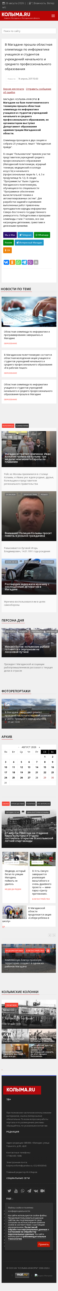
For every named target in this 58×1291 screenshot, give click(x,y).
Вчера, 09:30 (11, 562)
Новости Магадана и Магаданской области (22, 18)
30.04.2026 (10, 631)
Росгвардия (47, 562)
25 (13, 777)
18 (13, 772)
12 (21, 767)
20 (29, 772)
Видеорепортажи (14, 950)
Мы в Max (10, 235)
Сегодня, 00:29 (11, 862)
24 (5, 777)
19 (21, 772)
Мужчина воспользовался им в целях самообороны (24, 603)
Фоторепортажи (16, 691)
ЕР (3, 927)
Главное (23, 434)
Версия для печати (13, 88)
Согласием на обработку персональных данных (22, 1232)
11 (13, 767)
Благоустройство (41, 899)
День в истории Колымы (38, 812)
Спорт (33, 434)
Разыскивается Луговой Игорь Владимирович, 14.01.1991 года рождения (27, 549)
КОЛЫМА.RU (16, 14)
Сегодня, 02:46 (12, 812)
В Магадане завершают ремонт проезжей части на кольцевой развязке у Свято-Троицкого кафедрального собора (28, 717)
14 (36, 767)
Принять (44, 1244)
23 (52, 772)
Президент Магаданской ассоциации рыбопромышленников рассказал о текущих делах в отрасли (28, 667)
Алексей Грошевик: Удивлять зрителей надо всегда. (13, 1054)
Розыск (44, 494)
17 (5, 772)
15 (45, 767)
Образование (10, 343)
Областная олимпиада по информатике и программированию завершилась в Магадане (27, 335)
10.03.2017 (8, 323)
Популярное (8, 426)
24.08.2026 (10, 434)
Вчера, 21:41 (37, 862)
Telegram (26, 235)
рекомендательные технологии (27, 1237)
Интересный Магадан (30, 242)
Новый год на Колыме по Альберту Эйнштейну (43, 1040)
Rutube (8, 242)
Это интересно (43, 804)
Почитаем (11, 1005)
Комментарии (22, 426)
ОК (8, 250)
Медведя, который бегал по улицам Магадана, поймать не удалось (15, 877)
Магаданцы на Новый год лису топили (13, 1040)
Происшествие (17, 804)
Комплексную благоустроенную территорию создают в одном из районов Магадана (24, 963)
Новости (11, 79)
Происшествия (30, 494)
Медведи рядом (13, 889)
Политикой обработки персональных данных (27, 1228)
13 (29, 767)
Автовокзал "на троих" (19, 1018)
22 (45, 772)
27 (29, 777)
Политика (30, 804)
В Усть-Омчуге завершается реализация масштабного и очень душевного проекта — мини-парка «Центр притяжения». (41, 882)
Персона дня (13, 620)
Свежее (6, 804)
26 (21, 777)
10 (5, 767)
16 (52, 767)
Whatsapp (43, 235)
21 (36, 772)
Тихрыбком (52, 631)
